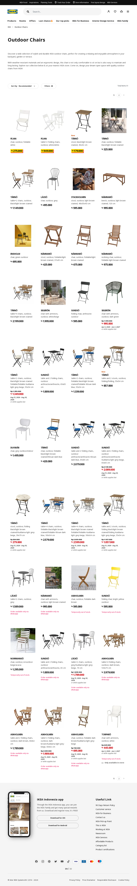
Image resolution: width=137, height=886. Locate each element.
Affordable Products (104, 841)
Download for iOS (57, 818)
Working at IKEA (103, 829)
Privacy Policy (74, 880)
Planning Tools (46, 2)
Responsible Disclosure (106, 880)
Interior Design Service (103, 21)
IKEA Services (112, 2)
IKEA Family (122, 21)
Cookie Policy (123, 880)
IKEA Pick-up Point (104, 821)
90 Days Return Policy (105, 805)
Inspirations (34, 2)
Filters (47, 86)
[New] (83, 120)
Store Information (82, 2)
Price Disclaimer (88, 880)
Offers (32, 21)
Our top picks (62, 21)
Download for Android (57, 825)
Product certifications (105, 849)
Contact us (100, 817)
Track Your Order (63, 2)
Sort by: (21, 86)
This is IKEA (101, 825)
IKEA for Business (80, 21)
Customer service (103, 809)
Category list (101, 845)
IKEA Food (23, 2)
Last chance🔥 (46, 21)
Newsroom (100, 833)
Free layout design (98, 2)
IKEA (9, 27)
